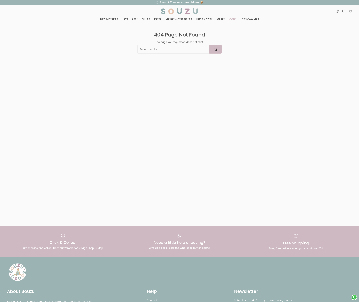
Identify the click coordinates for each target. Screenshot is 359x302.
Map (100, 248)
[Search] (215, 49)
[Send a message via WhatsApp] (354, 297)
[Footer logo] (17, 272)
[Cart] (350, 11)
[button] (109, 19)
